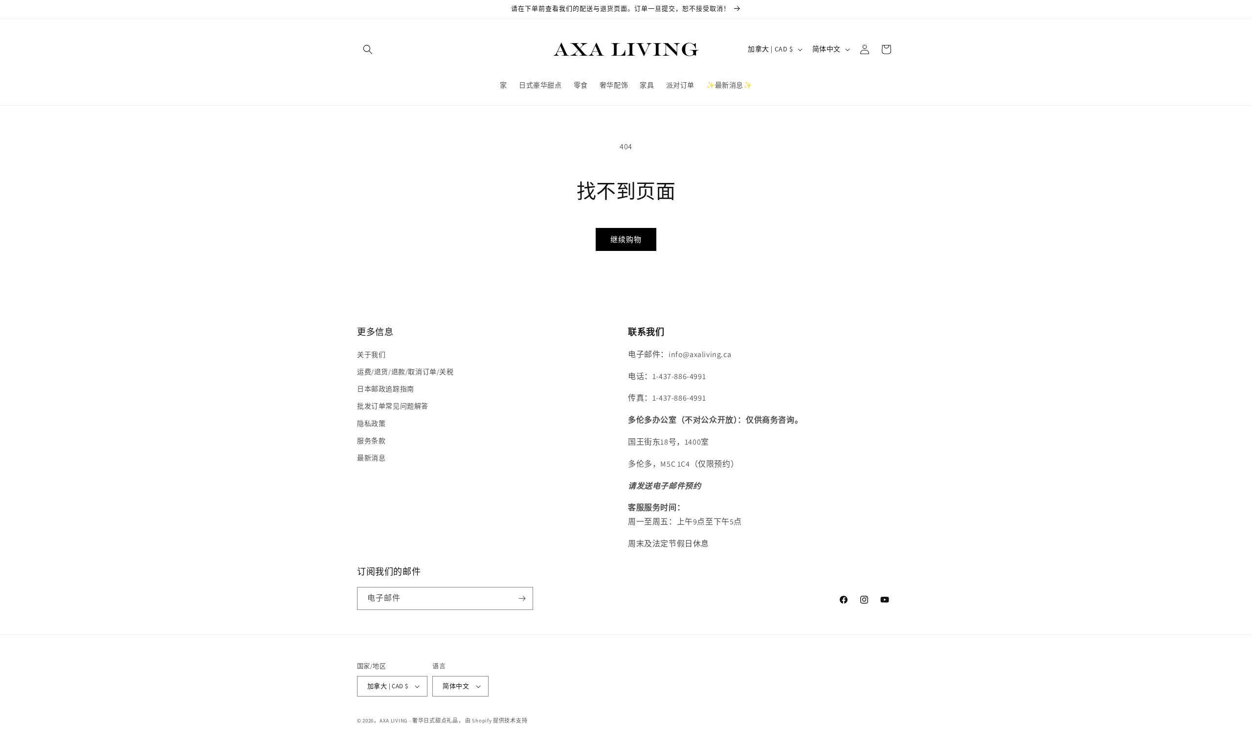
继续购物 (626, 239)
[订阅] (522, 598)
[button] (368, 49)
